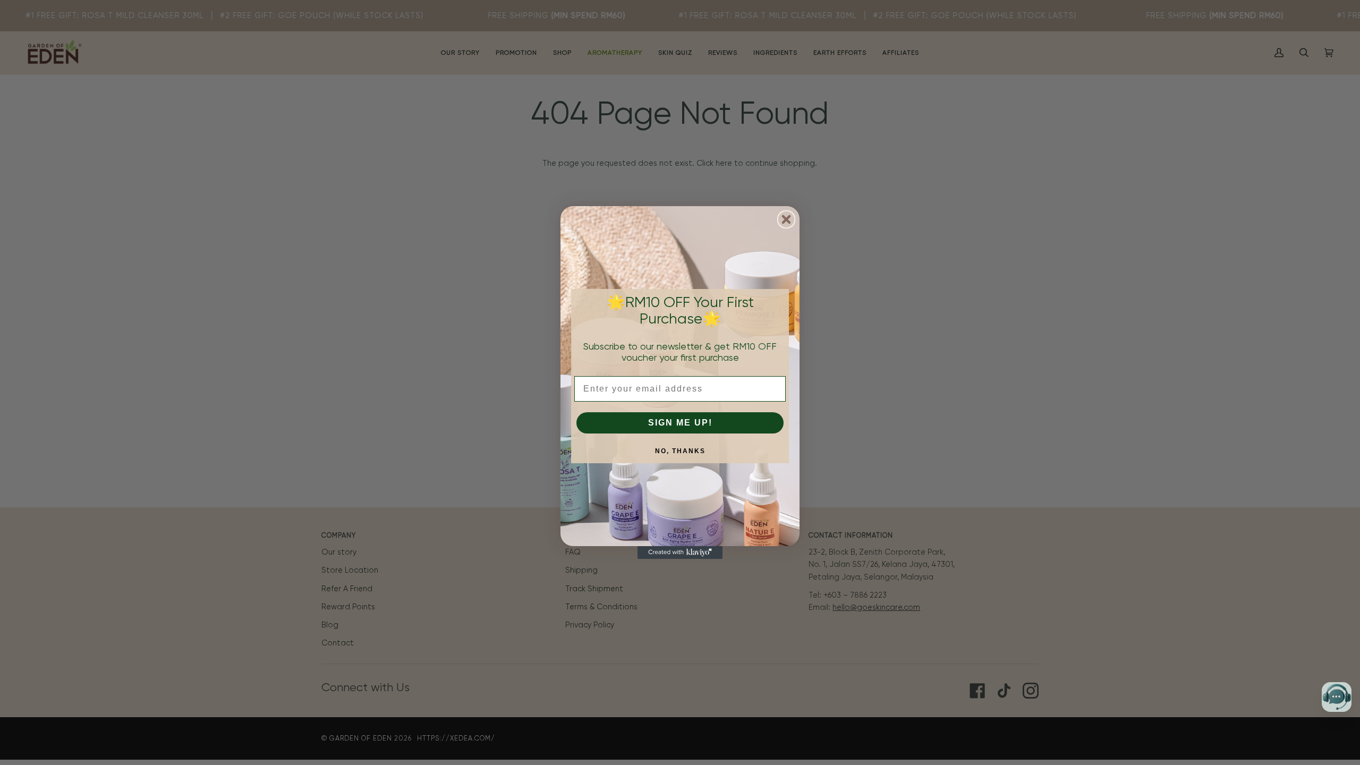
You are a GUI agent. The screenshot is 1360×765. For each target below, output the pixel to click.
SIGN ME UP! (680, 422)
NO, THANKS (680, 451)
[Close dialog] (786, 219)
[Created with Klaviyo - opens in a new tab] (680, 552)
